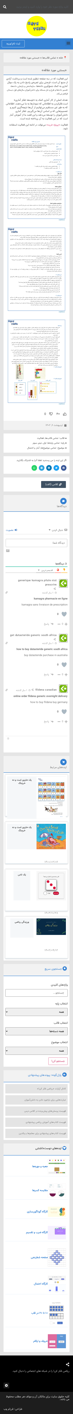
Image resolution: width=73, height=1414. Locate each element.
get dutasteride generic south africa (33, 635)
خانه (61, 58)
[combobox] (39, 7)
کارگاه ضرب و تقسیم (37, 1232)
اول (44, 443)
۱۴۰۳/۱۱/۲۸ (51, 913)
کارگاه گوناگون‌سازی (37, 1212)
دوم (40, 443)
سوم (35, 443)
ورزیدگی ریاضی (22, 922)
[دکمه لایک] (64, 414)
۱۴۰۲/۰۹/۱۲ (51, 950)
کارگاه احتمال (41, 1284)
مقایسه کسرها (40, 1190)
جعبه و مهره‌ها (40, 1166)
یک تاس (22, 875)
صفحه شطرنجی (39, 1257)
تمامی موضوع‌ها (48, 448)
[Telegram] (6, 1385)
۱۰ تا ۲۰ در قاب (39, 1313)
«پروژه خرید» (53, 125)
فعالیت (40, 438)
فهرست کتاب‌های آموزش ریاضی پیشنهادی (46, 1122)
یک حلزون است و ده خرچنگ (22, 781)
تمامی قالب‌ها (49, 58)
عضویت (10, 530)
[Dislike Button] (51, 414)
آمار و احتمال (33, 448)
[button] (68, 43)
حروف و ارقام (40, 1341)
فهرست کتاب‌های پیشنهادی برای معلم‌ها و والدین (42, 1133)
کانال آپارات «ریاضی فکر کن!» (51, 1089)
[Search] (4, 7)
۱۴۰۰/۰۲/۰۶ (51, 862)
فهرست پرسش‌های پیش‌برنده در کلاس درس (45, 1111)
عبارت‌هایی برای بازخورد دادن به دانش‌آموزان (45, 1100)
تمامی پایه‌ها (53, 443)
